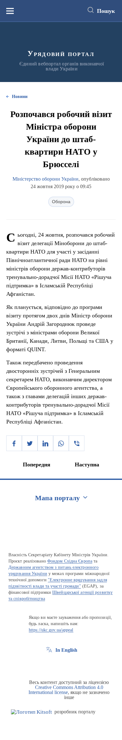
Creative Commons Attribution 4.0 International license (65, 690)
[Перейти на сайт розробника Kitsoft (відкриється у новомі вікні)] (31, 712)
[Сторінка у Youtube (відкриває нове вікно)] (72, 664)
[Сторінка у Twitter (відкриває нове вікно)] (60, 664)
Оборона (61, 201)
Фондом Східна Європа (69, 561)
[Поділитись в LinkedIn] (45, 443)
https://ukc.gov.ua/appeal (51, 630)
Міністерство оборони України (46, 179)
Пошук (106, 11)
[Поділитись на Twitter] (29, 443)
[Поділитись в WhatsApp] (61, 443)
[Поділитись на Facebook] (14, 443)
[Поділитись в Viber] (76, 443)
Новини (20, 96)
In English (66, 650)
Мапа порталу (57, 498)
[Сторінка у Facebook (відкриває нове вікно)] (49, 664)
